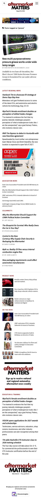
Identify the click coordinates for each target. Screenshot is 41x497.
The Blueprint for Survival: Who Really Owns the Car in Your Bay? (20, 226)
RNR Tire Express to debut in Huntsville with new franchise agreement (20, 134)
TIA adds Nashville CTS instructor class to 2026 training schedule (19, 441)
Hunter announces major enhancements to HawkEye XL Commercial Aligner (24, 301)
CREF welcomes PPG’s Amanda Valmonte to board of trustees (19, 196)
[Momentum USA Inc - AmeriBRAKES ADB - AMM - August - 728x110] (20, 23)
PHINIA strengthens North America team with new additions (26, 353)
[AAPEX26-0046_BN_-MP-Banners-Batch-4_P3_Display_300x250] (18, 176)
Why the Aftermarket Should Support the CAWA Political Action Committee (20, 191)
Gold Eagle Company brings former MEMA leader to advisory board (19, 205)
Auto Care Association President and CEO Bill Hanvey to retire (20, 186)
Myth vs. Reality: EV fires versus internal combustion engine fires (18, 250)
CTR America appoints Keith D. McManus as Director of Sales (24, 334)
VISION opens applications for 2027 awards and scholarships (20, 421)
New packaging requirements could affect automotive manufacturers (19, 261)
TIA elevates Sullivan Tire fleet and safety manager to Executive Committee (26, 345)
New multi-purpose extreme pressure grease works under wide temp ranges (19, 62)
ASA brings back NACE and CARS (12, 201)
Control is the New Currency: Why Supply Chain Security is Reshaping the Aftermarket (18, 239)
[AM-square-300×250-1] (18, 389)
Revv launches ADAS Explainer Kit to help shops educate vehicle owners (26, 290)
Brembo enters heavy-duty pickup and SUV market (26, 280)
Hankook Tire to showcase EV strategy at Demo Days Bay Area (19, 96)
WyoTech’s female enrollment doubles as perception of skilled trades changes (19, 112)
